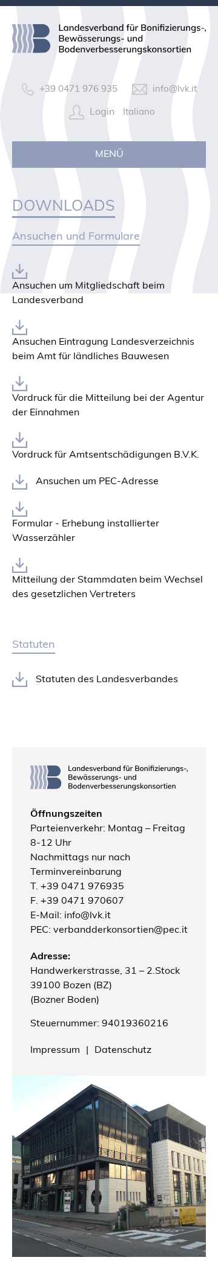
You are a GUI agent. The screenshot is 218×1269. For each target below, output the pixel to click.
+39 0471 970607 (82, 901)
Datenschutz (122, 1050)
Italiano (139, 112)
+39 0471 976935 (82, 887)
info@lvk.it (87, 916)
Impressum (55, 1050)
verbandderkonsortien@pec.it (120, 930)
